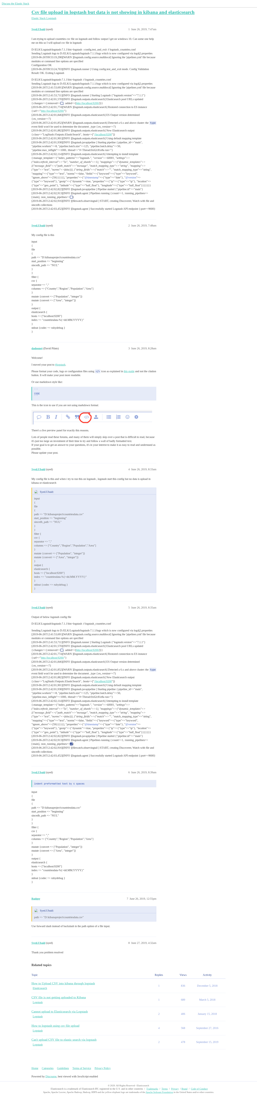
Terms (165, 1089)
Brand (184, 1089)
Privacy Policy (103, 1068)
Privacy (175, 1089)
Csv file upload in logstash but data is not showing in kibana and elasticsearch (113, 12)
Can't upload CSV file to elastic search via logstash (64, 1039)
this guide (129, 371)
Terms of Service (81, 1068)
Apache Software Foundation (159, 1092)
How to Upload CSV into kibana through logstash (63, 983)
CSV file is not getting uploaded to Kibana (58, 997)
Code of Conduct (199, 1089)
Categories (47, 1068)
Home (34, 1068)
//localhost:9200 (103, 134)
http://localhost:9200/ (87, 103)
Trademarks (152, 1089)
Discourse (50, 1076)
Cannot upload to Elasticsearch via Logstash (59, 1011)
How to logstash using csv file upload (55, 1025)
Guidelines (63, 1068)
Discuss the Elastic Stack (15, 3)
